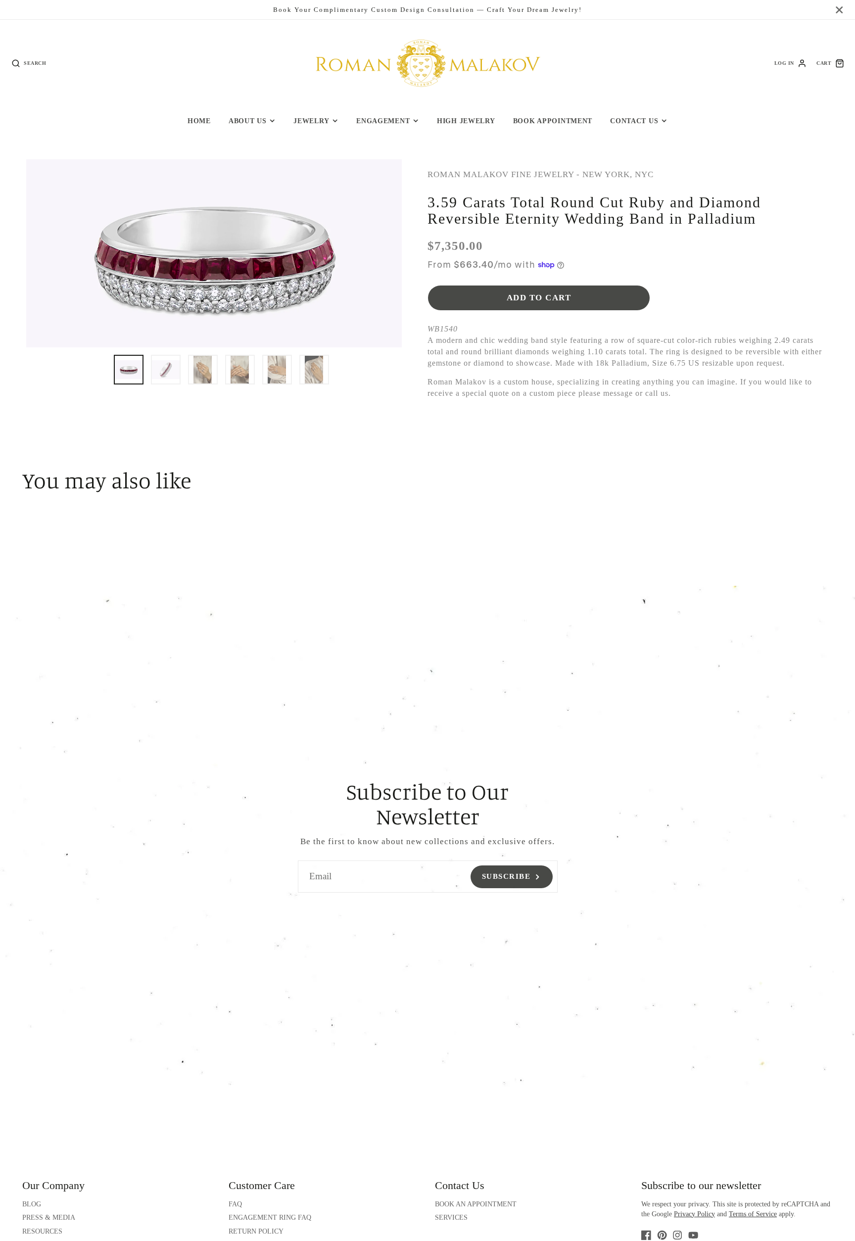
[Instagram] (677, 1235)
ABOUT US (248, 121)
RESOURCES (42, 1231)
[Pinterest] (662, 1235)
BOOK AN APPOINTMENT (476, 1204)
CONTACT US (634, 121)
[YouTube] (693, 1235)
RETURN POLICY (256, 1231)
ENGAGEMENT (383, 121)
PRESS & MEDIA (48, 1217)
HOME (199, 121)
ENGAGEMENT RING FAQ (270, 1217)
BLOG (31, 1204)
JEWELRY (311, 121)
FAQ (235, 1204)
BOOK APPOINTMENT (553, 121)
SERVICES (451, 1217)
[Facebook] (646, 1235)
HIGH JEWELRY (466, 121)
